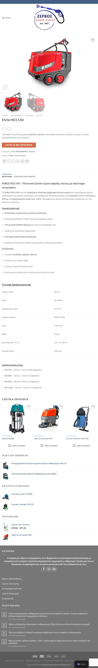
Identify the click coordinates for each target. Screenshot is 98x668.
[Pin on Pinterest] (23, 161)
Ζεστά (39, 116)
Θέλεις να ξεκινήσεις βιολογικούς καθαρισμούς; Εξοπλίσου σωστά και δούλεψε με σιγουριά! (49, 624)
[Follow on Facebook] (43, 569)
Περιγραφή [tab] (7, 177)
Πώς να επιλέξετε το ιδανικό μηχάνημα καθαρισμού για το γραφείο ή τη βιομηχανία (45, 632)
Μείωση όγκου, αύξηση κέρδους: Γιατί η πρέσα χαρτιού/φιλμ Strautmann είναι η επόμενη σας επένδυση (49, 641)
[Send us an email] (54, 569)
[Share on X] (13, 161)
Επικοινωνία (7, 598)
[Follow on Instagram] (49, 569)
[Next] (91, 63)
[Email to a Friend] (18, 161)
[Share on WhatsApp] (4, 161)
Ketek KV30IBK (8, 438)
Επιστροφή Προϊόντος (12, 588)
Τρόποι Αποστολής (10, 583)
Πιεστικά (30, 116)
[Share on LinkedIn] (27, 161)
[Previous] (7, 63)
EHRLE (11, 156)
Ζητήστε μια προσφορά (18, 145)
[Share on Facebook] (9, 161)
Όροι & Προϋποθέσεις (12, 578)
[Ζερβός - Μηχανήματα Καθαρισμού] (49, 18)
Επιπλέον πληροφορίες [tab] (25, 177)
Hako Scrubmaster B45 (43, 438)
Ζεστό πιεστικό (20, 156)
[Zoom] (5, 87)
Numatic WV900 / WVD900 (77, 438)
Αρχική (5, 116)
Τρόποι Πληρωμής (10, 593)
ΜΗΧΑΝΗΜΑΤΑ (17, 116)
